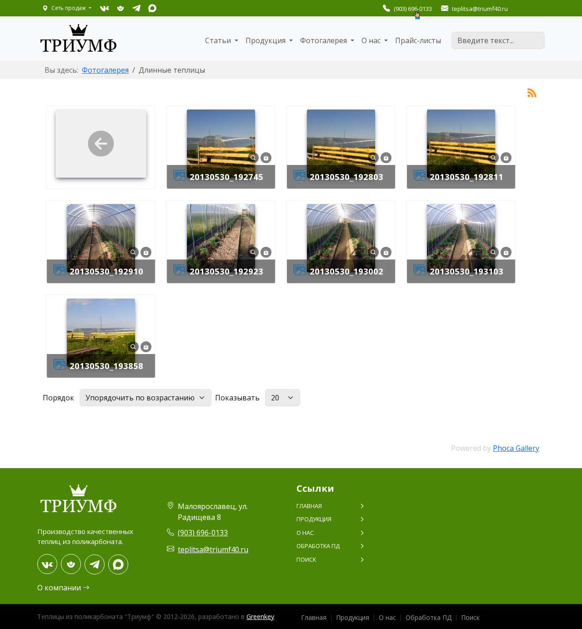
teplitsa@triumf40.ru (213, 549)
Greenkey (260, 616)
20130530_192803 (346, 176)
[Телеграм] (136, 8)
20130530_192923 (226, 271)
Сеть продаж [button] (68, 8)
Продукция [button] (266, 40)
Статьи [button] (219, 40)
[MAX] (152, 8)
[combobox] (498, 40)
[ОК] (120, 8)
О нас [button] (371, 40)
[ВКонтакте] (47, 564)
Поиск (306, 559)
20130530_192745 (226, 176)
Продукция (313, 519)
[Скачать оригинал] (266, 157)
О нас (305, 533)
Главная (309, 506)
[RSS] (532, 92)
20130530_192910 (106, 271)
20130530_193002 (346, 271)
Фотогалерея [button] (324, 40)
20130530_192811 (466, 176)
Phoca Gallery (516, 448)
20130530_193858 (106, 365)
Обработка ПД (318, 546)
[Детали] (253, 157)
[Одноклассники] (71, 564)
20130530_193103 (466, 271)
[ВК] (104, 8)
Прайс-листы (418, 40)
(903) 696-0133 (413, 9)
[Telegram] (95, 564)
